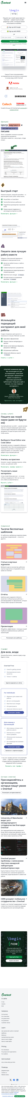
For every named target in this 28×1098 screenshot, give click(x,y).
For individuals (5, 1049)
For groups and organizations (8, 1051)
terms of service (18, 43)
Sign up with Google (15, 27)
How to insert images (6, 1039)
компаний (23, 108)
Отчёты (14, 594)
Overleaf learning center (7, 1037)
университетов (14, 110)
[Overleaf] (6, 2)
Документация (5, 1070)
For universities (5, 1016)
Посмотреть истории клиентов (11, 792)
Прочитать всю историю (14, 401)
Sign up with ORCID (14, 31)
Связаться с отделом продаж (14, 750)
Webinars (3, 1035)
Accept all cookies (19, 1096)
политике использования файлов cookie (10, 1093)
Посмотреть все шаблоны (14, 638)
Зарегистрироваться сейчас (14, 683)
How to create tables (6, 1041)
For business (4, 1014)
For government (5, 1018)
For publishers (5, 1020)
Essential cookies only (7, 1096)
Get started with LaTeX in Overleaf (10, 1031)
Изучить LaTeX (7, 483)
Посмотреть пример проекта (12, 467)
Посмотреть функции (9, 214)
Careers (3, 1004)
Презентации (14, 626)
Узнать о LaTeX (7, 358)
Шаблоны (3, 1033)
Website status (5, 1074)
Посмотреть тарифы (14, 712)
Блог (2, 1006)
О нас (2, 1002)
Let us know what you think (8, 1062)
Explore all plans (14, 960)
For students (4, 1054)
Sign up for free (14, 957)
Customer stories (5, 1022)
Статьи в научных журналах (14, 563)
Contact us (4, 1072)
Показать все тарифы (14, 766)
